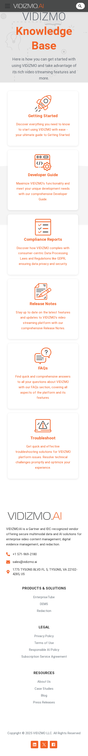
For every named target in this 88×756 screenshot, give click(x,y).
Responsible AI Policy (44, 650)
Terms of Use (44, 643)
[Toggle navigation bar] (7, 6)
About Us (44, 682)
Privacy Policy (44, 636)
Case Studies (44, 689)
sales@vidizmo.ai (25, 562)
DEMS (44, 604)
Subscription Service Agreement (44, 657)
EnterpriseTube (44, 597)
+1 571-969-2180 (25, 554)
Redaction (44, 611)
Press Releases (44, 702)
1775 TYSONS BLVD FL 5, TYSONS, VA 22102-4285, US (45, 572)
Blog (44, 695)
